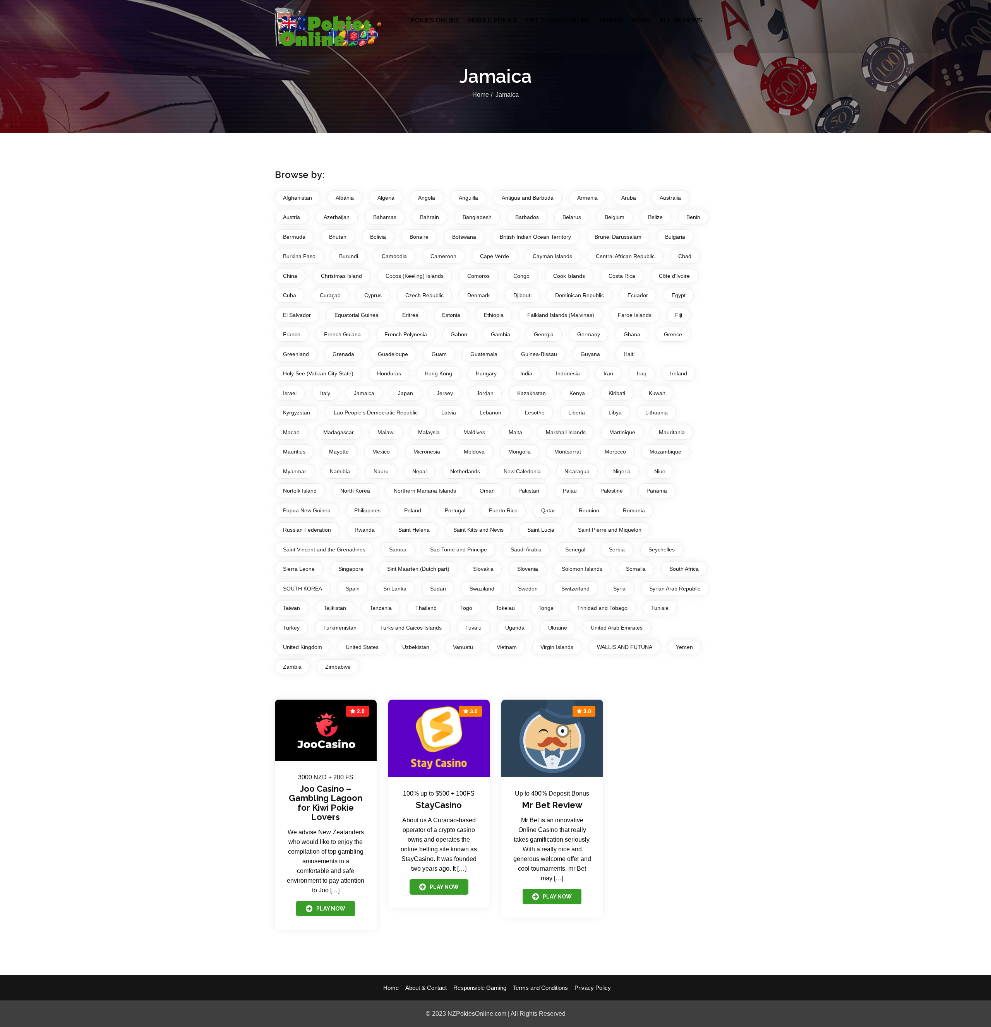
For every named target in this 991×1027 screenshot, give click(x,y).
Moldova (474, 451)
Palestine (611, 491)
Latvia (448, 412)
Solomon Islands (582, 569)
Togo (466, 608)
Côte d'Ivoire (674, 276)
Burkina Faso (299, 256)
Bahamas (384, 217)
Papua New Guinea (307, 510)
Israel (290, 393)
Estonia (451, 315)
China (290, 276)
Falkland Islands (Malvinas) (560, 315)
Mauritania (672, 432)
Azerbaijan (337, 217)
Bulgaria (675, 237)
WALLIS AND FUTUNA (624, 647)
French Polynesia (405, 334)
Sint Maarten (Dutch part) (418, 569)
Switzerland (575, 588)
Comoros (478, 276)
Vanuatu (463, 647)
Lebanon (490, 412)
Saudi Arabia (526, 549)
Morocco (615, 451)
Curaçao (330, 295)
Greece (673, 334)
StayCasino (439, 805)
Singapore (350, 569)
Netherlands (465, 471)
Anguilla (468, 198)
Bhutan (337, 237)
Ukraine (557, 628)
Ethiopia (494, 315)
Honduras (389, 373)
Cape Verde (494, 256)
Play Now (330, 908)
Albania (345, 198)
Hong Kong (438, 373)
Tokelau (505, 608)
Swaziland (482, 588)
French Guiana (342, 334)
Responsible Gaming (479, 987)
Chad (684, 256)
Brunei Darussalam (618, 237)
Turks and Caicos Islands (411, 628)
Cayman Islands (552, 256)
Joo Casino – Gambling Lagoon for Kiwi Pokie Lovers (325, 803)
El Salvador (297, 315)
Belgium (614, 217)
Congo (521, 276)
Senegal (575, 549)
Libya (615, 412)
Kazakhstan (531, 393)
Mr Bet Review (552, 805)
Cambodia (394, 256)
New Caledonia (522, 471)
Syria (619, 588)
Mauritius (294, 451)
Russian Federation (307, 530)
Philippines (367, 510)
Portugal (455, 510)
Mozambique (665, 451)
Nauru (381, 471)
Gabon (459, 334)
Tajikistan (335, 608)
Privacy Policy (592, 987)
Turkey (291, 628)
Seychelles (661, 549)
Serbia (617, 549)
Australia (670, 198)
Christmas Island (341, 276)
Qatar (548, 510)
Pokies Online (435, 20)
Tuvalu (473, 628)
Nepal (419, 471)
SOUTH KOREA (302, 588)
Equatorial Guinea (356, 315)
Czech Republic (424, 295)
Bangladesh (477, 217)
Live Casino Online (558, 20)
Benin (693, 217)
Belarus (571, 217)
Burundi (348, 256)
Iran (608, 373)
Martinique (622, 432)
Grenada (343, 354)
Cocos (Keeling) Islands (415, 276)
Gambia (500, 334)
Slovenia (527, 569)
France (291, 334)
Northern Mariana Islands (425, 491)
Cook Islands (569, 276)
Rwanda (365, 530)
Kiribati (617, 393)
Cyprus (373, 295)
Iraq (641, 373)
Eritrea (410, 315)
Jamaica (364, 393)
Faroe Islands (635, 315)
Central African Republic (625, 256)
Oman (487, 491)
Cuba (289, 295)
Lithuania (656, 412)
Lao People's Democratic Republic (376, 412)
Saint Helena (414, 530)
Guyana (590, 354)
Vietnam (507, 647)
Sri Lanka (394, 588)
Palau (570, 491)
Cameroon (443, 256)
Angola (426, 198)
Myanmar (294, 471)
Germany (588, 334)
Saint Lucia (540, 530)
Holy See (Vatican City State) (318, 373)
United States (362, 647)
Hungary (486, 373)
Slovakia (483, 569)
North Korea (355, 491)
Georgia (544, 334)
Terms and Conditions (540, 987)
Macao (291, 432)
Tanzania (381, 608)
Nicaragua (577, 471)
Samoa (397, 549)
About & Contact (426, 987)
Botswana (464, 237)
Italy (325, 393)
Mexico (381, 451)
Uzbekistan (415, 647)
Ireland (678, 373)
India (526, 373)
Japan (405, 393)
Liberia (576, 412)
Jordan (485, 393)
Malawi (385, 432)
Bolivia (378, 237)
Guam (439, 354)
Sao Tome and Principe (458, 549)
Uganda (515, 628)
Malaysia (429, 432)
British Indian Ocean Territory (535, 237)
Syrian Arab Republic (674, 588)
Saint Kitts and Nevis (478, 530)
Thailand (426, 608)
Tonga (546, 608)
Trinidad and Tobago (602, 608)
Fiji (678, 315)
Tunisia (660, 608)
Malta (515, 432)
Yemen (684, 647)
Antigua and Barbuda (528, 198)
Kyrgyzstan (296, 412)
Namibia (340, 471)
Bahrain (429, 217)
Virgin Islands (556, 647)
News (641, 20)
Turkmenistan (340, 628)
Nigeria (622, 471)
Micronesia (426, 451)
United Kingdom (302, 647)
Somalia (636, 569)
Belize (655, 217)
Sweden (528, 588)
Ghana (632, 334)
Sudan (438, 588)
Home (480, 94)
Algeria (385, 198)
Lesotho (535, 412)
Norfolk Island (300, 491)
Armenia (587, 198)
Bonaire (419, 237)
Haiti (629, 354)
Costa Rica (622, 276)
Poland (412, 510)
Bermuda (294, 237)
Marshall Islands (566, 432)
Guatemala (483, 354)
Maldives (474, 432)
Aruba (628, 198)
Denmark (478, 295)
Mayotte (339, 451)
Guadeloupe (393, 354)
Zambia (292, 667)
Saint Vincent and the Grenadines (324, 549)
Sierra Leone (299, 569)
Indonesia (568, 373)
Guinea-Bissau (539, 354)
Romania (634, 510)
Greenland (296, 354)
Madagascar (338, 432)
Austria (291, 217)
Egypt (679, 295)
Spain (353, 588)
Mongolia (519, 451)
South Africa (684, 569)
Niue (659, 471)
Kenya (577, 393)
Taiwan (291, 608)
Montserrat (567, 451)
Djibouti (522, 295)
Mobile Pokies (492, 20)
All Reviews (680, 20)
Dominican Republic (579, 295)
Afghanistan (297, 198)
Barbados (527, 217)
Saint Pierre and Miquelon (609, 530)
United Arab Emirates (617, 628)
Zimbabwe (338, 667)
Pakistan (528, 491)
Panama (656, 491)
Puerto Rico (503, 510)
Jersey (445, 393)
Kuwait (657, 393)
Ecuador (638, 295)
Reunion (589, 510)
